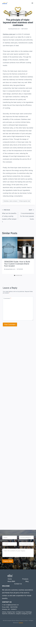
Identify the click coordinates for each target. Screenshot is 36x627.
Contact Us (18, 584)
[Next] (30, 255)
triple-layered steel (24, 201)
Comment (7, 298)
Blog (27, 581)
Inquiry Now (7, 561)
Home (10, 579)
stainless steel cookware (10, 201)
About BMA (11, 581)
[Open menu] (32, 3)
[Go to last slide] (5, 255)
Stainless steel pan (9, 34)
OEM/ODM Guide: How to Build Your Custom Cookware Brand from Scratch (17, 264)
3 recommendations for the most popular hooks (27, 214)
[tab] (14, 275)
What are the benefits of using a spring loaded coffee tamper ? (9, 216)
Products (25, 579)
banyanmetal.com (15, 28)
